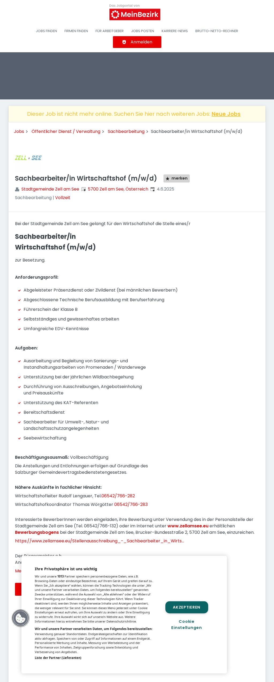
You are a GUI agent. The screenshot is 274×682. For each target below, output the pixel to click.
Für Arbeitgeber (110, 31)
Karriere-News (175, 31)
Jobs (19, 131)
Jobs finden (46, 31)
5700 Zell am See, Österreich (118, 189)
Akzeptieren (186, 607)
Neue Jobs (226, 114)
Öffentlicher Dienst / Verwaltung (66, 131)
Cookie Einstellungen (186, 624)
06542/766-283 (131, 504)
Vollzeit (62, 198)
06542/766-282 (118, 496)
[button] (20, 618)
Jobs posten (142, 31)
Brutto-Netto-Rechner (216, 31)
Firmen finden (76, 31)
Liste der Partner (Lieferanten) (58, 658)
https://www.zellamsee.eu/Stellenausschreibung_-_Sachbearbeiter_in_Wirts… (99, 541)
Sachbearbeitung (126, 131)
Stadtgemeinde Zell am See (50, 189)
